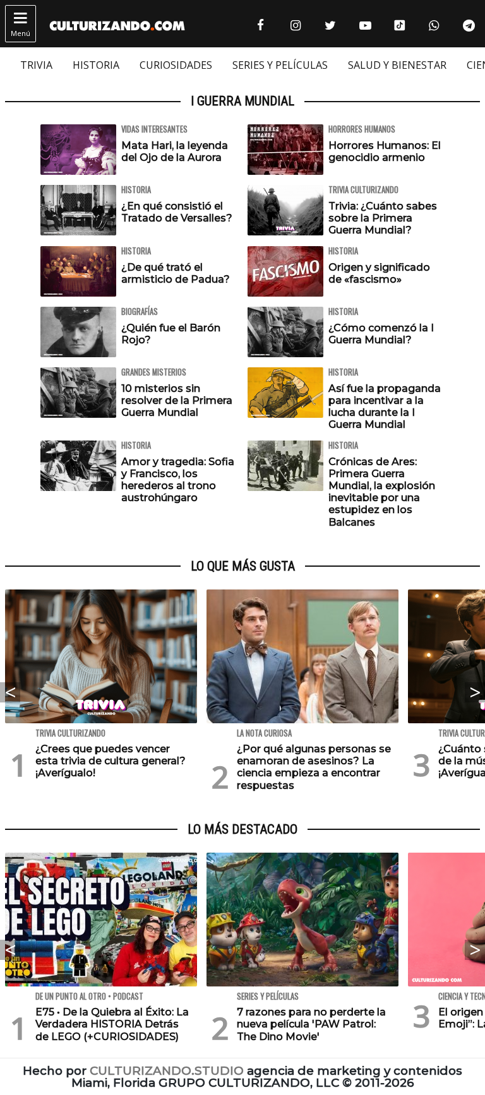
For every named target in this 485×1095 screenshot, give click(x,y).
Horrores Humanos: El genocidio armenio (384, 151)
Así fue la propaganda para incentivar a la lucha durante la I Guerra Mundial (384, 406)
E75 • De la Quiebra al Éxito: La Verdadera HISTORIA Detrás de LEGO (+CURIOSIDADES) (112, 1024)
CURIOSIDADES (176, 65)
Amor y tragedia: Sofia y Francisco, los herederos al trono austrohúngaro (177, 480)
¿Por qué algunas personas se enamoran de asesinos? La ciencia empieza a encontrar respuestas (314, 767)
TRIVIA (36, 65)
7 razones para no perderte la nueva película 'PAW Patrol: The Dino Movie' (311, 1024)
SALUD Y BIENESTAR (397, 65)
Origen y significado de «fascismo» (379, 273)
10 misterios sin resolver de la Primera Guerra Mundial (176, 400)
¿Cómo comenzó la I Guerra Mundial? (381, 334)
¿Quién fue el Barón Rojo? (170, 334)
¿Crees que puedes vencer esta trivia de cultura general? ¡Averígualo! (110, 761)
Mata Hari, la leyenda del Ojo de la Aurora (174, 151)
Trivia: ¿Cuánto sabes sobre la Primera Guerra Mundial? (382, 218)
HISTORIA (96, 65)
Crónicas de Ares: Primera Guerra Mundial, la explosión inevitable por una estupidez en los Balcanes (381, 492)
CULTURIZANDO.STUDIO (167, 1070)
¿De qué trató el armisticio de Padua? (175, 273)
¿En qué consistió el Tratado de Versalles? (176, 212)
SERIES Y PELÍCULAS (280, 65)
